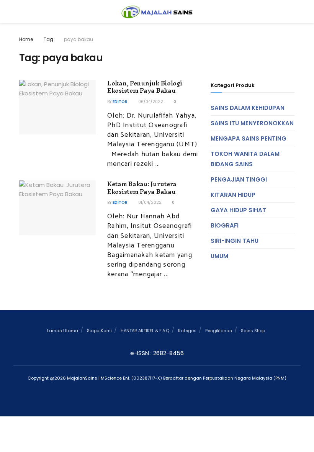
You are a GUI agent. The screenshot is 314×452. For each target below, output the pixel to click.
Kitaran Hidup (233, 195)
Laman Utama (62, 331)
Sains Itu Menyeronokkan (252, 123)
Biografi (225, 225)
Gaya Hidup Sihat (238, 210)
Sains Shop (253, 331)
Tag (48, 39)
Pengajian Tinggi (239, 179)
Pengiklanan (218, 331)
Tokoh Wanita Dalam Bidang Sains (245, 159)
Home (26, 39)
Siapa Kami (99, 331)
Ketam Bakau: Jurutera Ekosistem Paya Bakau (142, 187)
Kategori (187, 331)
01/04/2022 (149, 202)
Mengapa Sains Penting (248, 138)
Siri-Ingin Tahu (234, 241)
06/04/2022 (150, 102)
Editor (120, 102)
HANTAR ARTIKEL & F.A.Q (145, 331)
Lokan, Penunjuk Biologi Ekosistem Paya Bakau (144, 87)
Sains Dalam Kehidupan (248, 108)
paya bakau (78, 39)
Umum (219, 256)
